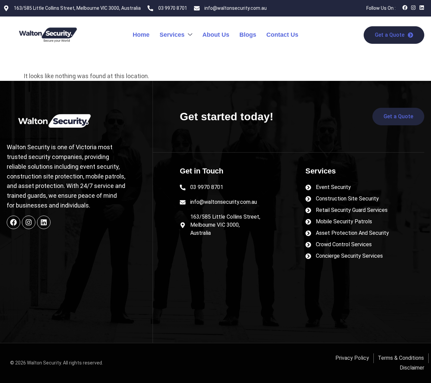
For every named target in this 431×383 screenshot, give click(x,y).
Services (172, 34)
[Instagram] (413, 7)
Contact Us (282, 34)
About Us (215, 34)
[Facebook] (404, 7)
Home (141, 34)
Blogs (247, 34)
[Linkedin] (421, 7)
